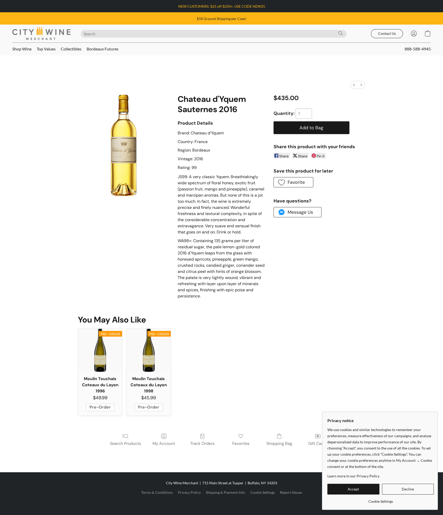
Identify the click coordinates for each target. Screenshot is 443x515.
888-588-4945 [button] (418, 48)
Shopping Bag (279, 443)
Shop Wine (22, 48)
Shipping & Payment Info (225, 492)
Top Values (46, 48)
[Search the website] (341, 33)
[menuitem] (354, 85)
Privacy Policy (189, 492)
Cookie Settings (262, 492)
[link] (380, 500)
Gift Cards (317, 443)
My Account (164, 443)
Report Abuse (291, 492)
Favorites (240, 443)
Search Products (125, 443)
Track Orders (202, 443)
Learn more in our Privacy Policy (353, 476)
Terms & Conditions (157, 492)
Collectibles (71, 48)
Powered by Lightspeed (221, 501)
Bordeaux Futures (102, 48)
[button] (41, 33)
